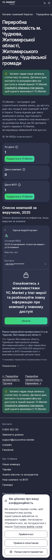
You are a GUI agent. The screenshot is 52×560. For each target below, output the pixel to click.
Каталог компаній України (17, 14)
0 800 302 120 (10, 429)
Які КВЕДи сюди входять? (19, 136)
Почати (26, 320)
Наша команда (11, 464)
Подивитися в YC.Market (19, 158)
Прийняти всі (26, 534)
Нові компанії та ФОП (15, 479)
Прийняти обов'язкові (26, 543)
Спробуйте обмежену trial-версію (24, 87)
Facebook (7, 449)
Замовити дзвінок (13, 434)
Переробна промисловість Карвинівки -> (33, 380)
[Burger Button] (49, 3)
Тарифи (6, 469)
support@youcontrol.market (18, 439)
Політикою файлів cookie (28, 526)
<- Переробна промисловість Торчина (11, 380)
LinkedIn (7, 444)
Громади (7, 484)
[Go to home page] (8, 3)
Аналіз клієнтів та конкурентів (20, 474)
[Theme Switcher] (44, 3)
